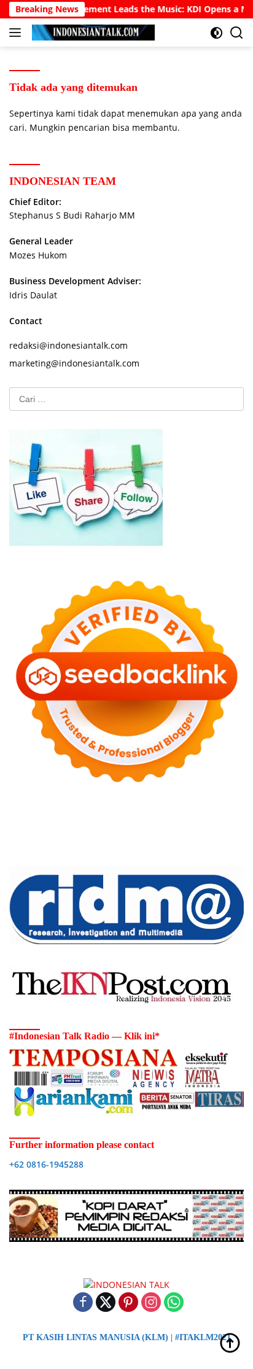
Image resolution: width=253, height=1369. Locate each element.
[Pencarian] (237, 33)
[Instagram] (151, 1303)
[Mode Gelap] (216, 33)
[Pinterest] (128, 1303)
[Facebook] (83, 1303)
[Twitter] (105, 1303)
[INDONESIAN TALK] (92, 33)
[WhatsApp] (174, 1303)
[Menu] (17, 32)
